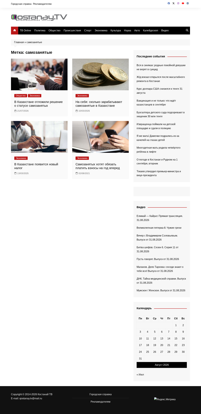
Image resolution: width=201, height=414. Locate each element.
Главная (19, 42)
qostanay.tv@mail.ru (30, 398)
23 (183, 345)
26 (154, 352)
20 (161, 345)
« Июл (140, 374)
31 (140, 358)
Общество (54, 30)
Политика (39, 30)
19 (154, 345)
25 (147, 352)
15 (175, 338)
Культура (116, 30)
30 (183, 352)
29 (175, 352)
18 (147, 345)
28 (168, 352)
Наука (127, 30)
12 (154, 338)
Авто (137, 30)
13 (161, 338)
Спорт (87, 30)
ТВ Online (25, 30)
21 (168, 345)
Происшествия (72, 30)
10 (140, 338)
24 (140, 352)
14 (168, 338)
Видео (165, 30)
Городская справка (21, 4)
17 (140, 345)
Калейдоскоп (150, 30)
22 (175, 345)
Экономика (101, 30)
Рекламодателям (42, 4)
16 (183, 338)
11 (147, 338)
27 (161, 352)
